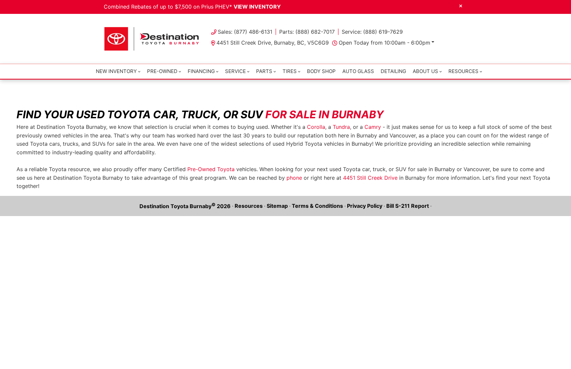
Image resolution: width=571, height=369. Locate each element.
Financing (201, 71)
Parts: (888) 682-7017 (307, 31)
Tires (290, 71)
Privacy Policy (364, 206)
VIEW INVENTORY (257, 6)
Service (235, 71)
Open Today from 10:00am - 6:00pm (384, 42)
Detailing (393, 71)
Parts (264, 71)
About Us (425, 71)
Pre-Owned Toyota (211, 169)
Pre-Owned (162, 71)
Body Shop (321, 71)
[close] (460, 6)
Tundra (341, 127)
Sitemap (277, 206)
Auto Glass (358, 71)
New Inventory (116, 71)
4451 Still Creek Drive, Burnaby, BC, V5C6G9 (272, 42)
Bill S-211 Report (407, 206)
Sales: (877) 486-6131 (245, 31)
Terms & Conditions (317, 206)
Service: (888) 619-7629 (372, 31)
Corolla (316, 127)
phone (294, 177)
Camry (372, 127)
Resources (249, 206)
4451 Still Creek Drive (370, 177)
